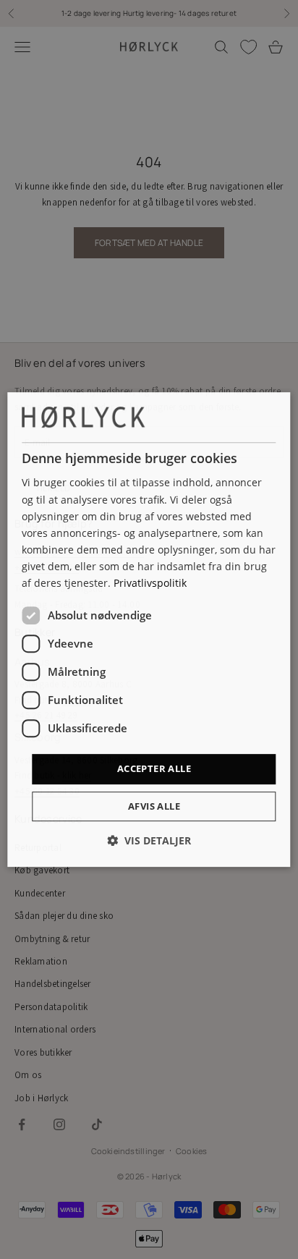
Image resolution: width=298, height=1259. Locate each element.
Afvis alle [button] (154, 806)
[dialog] (148, 629)
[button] (149, 840)
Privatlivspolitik (150, 583)
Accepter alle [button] (154, 768)
